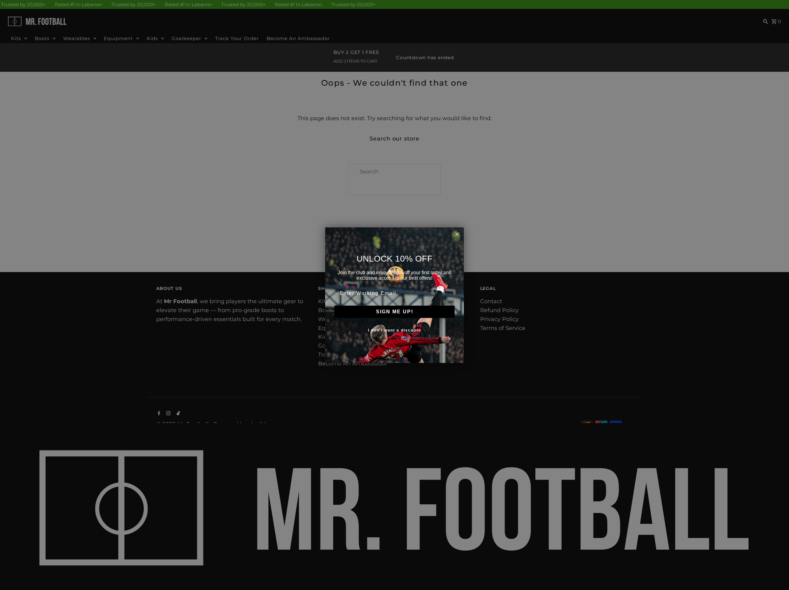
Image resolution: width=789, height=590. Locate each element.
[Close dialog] (457, 234)
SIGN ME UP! (394, 311)
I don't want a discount (394, 330)
